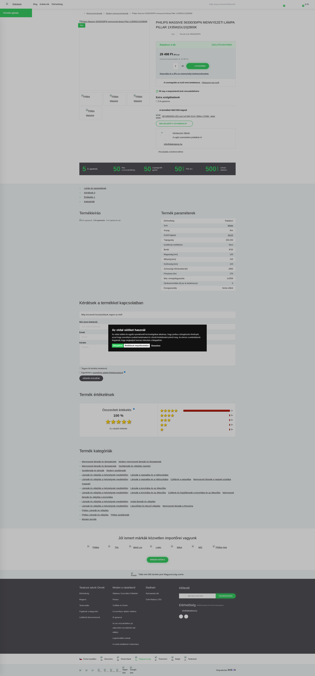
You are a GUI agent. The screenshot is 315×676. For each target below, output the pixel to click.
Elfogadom (117, 345)
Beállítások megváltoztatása (137, 345)
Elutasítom (155, 345)
